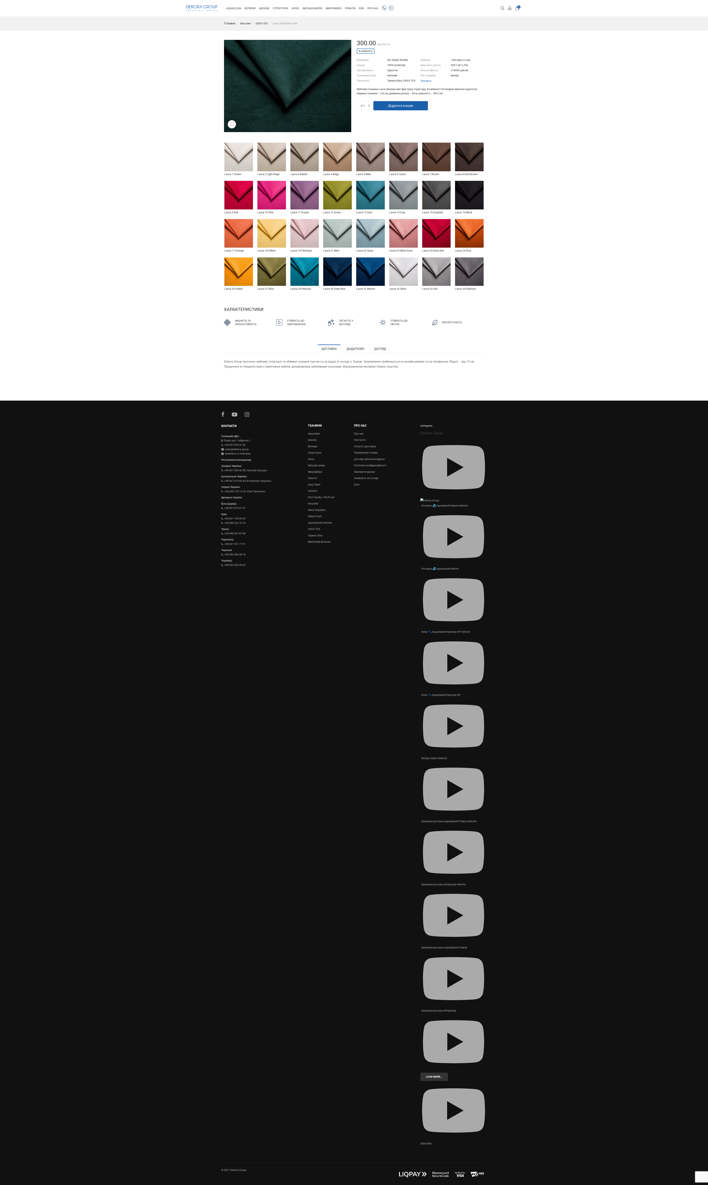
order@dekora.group (237, 449)
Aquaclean (314, 433)
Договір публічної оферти (369, 459)
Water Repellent (317, 510)
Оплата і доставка (365, 446)
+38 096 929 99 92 (235, 565)
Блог (357, 484)
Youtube (234, 414)
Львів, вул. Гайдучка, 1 (237, 440)
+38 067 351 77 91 (235, 543)
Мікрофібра (315, 471)
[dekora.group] (201, 8)
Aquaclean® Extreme (320, 522)
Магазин (245, 23)
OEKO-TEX (262, 23)
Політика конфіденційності (370, 465)
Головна (229, 23)
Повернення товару (366, 452)
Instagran (247, 414)
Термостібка (315, 535)
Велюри (312, 446)
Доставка (329, 349)
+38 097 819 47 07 (235, 508)
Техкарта (425, 80)
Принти (312, 478)
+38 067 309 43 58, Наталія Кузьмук (245, 470)
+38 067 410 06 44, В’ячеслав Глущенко (247, 480)
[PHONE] (385, 9)
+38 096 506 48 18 (235, 554)
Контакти (360, 439)
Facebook (222, 414)
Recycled (313, 503)
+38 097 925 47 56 (235, 444)
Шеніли (312, 439)
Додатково (355, 349)
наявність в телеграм (237, 453)
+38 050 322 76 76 (235, 522)
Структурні (314, 452)
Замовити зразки (364, 471)
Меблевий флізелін (319, 541)
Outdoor (312, 490)
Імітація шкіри (316, 465)
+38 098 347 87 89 (235, 533)
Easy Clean (314, 484)
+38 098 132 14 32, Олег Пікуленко (244, 491)
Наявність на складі (366, 478)
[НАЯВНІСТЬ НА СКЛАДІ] (392, 9)
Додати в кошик (400, 106)
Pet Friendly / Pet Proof (321, 497)
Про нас (359, 433)
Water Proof (315, 516)
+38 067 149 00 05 (235, 518)
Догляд (380, 349)
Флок (311, 459)
